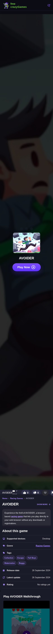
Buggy (22, 563)
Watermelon (9, 563)
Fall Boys (32, 558)
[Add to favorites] (45, 493)
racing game (17, 516)
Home (4, 498)
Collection (8, 558)
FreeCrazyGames (15, 5)
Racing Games (16, 498)
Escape (20, 558)
